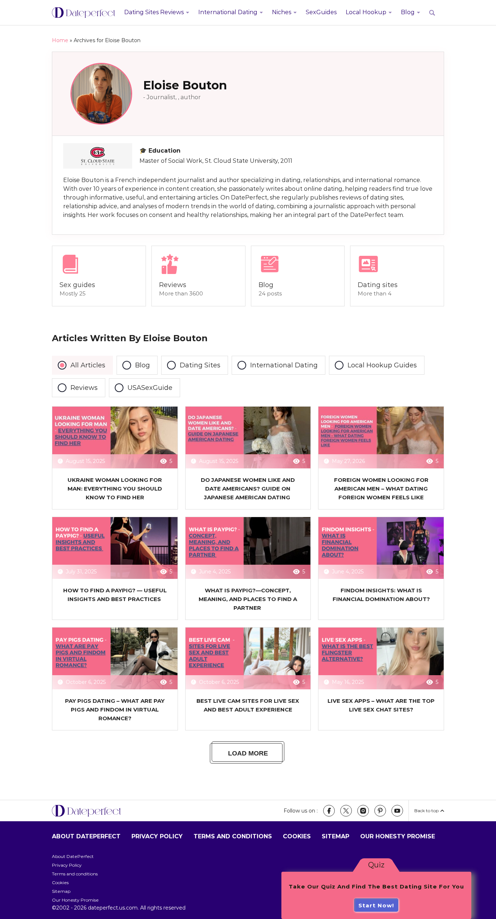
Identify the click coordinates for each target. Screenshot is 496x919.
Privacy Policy (157, 836)
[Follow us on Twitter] (346, 811)
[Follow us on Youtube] (397, 811)
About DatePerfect (86, 836)
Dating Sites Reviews (154, 12)
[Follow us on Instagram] (363, 811)
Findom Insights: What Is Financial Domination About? (381, 594)
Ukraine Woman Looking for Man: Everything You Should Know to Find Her (115, 488)
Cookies (297, 836)
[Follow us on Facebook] (329, 811)
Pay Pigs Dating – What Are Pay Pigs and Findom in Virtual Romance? (114, 709)
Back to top (426, 810)
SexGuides (321, 12)
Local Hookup (366, 12)
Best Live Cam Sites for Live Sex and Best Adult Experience (247, 705)
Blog (408, 12)
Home (60, 40)
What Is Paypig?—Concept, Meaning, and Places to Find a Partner (248, 599)
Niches (281, 12)
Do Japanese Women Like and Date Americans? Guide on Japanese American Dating (248, 488)
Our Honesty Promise (397, 836)
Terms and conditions (233, 836)
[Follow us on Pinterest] (380, 811)
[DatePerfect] (83, 12)
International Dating (227, 12)
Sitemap (335, 836)
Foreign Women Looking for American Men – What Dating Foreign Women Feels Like (381, 488)
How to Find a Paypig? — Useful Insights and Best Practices (115, 594)
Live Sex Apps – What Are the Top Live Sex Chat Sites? (381, 705)
